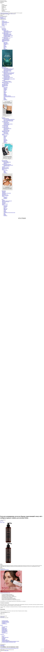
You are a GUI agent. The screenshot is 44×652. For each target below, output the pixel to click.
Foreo (4, 45)
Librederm (5, 197)
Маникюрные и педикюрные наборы (9, 78)
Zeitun (3, 522)
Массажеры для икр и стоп (8, 74)
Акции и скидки (4, 21)
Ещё (2, 199)
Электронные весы (5, 85)
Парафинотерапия (6, 79)
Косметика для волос (5, 161)
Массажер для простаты (5, 201)
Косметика (3, 117)
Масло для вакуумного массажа (8, 120)
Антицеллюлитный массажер (8, 69)
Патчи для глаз (6, 133)
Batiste (5, 141)
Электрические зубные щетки (6, 193)
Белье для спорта (6, 83)
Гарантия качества (4, 629)
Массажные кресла (5, 84)
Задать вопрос (2, 616)
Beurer (5, 48)
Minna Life (5, 209)
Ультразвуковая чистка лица (8, 31)
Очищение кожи (6, 123)
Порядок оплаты (4, 628)
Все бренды (5, 49)
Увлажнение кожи (6, 124)
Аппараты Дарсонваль (5, 39)
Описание (1, 592)
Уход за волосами (4, 160)
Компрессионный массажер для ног (9, 72)
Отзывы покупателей (5, 637)
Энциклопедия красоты (5, 22)
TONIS (5, 92)
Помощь (3, 25)
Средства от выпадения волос (6, 164)
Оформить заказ (16, 648)
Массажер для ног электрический (9, 73)
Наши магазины (4, 24)
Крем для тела (6, 129)
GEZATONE (5, 42)
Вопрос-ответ (8, 592)
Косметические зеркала (5, 40)
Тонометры (3, 192)
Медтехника (4, 190)
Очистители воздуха (5, 194)
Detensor (5, 214)
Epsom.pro (5, 139)
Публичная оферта (5, 631)
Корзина (12, 648)
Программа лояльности (5, 621)
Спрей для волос (6, 162)
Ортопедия (3, 203)
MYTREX (5, 95)
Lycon (5, 91)
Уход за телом (4, 67)
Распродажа (4, 28)
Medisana (5, 94)
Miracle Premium (6, 43)
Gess (4, 47)
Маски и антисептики (5, 195)
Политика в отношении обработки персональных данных (10, 641)
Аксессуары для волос (5, 167)
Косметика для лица (5, 121)
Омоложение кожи (6, 122)
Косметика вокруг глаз (5, 131)
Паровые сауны (6, 30)
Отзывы (4, 592)
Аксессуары (4, 202)
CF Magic (5, 44)
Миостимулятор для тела (7, 70)
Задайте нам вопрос (8, 648)
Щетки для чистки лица (7, 32)
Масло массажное (6, 127)
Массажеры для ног (5, 71)
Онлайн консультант (5, 620)
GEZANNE (5, 89)
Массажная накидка (7, 75)
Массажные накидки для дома (8, 77)
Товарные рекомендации (5, 640)
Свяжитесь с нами (4, 639)
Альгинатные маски (5, 125)
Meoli (4, 171)
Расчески (3, 166)
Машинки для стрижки (5, 168)
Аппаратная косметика (5, 118)
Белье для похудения (5, 82)
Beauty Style (5, 88)
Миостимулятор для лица (7, 34)
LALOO (5, 46)
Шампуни (5, 163)
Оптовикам (3, 638)
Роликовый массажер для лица (8, 35)
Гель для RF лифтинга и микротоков (9, 119)
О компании (2, 634)
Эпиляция (3, 80)
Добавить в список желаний (4, 569)
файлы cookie (6, 650)
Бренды (3, 20)
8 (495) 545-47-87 (4, 623)
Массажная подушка (7, 76)
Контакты (3, 635)
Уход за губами (6, 126)
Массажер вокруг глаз (7, 38)
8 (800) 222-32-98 (12, 13)
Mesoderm (5, 136)
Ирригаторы (4, 191)
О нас (3, 23)
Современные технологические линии (9, 96)
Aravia (5, 93)
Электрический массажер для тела (9, 68)
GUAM (5, 90)
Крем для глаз (6, 132)
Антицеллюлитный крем (7, 128)
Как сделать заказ (4, 626)
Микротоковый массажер (7, 33)
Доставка (3, 627)
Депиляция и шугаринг (7, 81)
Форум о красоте (4, 630)
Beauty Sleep (5, 140)
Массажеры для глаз (5, 37)
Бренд (1, 522)
